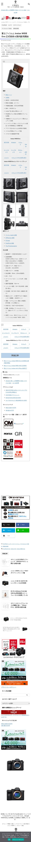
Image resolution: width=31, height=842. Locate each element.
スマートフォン (16, 544)
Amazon (13, 142)
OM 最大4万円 (10, 410)
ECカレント (24, 333)
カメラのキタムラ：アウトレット (11, 715)
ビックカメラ (6, 333)
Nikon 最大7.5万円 (11, 407)
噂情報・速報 (10, 823)
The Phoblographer (11, 246)
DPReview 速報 (10, 238)
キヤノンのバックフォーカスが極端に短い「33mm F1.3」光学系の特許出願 (19, 605)
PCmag (8, 240)
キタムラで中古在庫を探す (19, 158)
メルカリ (6, 158)
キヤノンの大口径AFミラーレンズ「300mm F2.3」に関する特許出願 (19, 561)
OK (9, 839)
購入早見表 (26, 823)
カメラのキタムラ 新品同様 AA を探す (16, 400)
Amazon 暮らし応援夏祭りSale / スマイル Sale (13, 10)
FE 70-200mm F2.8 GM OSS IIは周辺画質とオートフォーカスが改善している (19, 593)
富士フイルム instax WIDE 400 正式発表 (15, 365)
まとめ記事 (16, 383)
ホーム (3, 823)
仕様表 (7, 97)
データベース (18, 823)
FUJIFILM (5, 544)
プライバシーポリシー (8, 687)
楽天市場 (6, 142)
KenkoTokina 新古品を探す (13, 397)
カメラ (9, 544)
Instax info (13, 548)
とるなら (15, 5)
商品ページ (9, 95)
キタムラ (23, 329)
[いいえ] (29, 837)
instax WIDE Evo (21, 548)
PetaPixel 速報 (10, 243)
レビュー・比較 (20, 825)
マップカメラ (15, 333)
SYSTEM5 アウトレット (12, 395)
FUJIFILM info (6, 548)
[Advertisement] (15, 478)
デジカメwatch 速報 (11, 235)
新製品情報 (5, 546)
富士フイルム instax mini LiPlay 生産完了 (15, 368)
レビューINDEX (11, 825)
